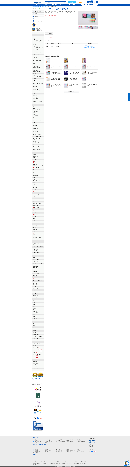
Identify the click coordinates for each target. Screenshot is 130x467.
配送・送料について (47, 451)
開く (126, 463)
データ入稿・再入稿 (88, 4)
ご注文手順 (79, 450)
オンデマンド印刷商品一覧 (81, 441)
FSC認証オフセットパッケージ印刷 (90, 47)
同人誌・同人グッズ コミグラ (49, 441)
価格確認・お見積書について (70, 450)
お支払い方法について (59, 451)
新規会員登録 (81, 2)
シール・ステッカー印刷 (69, 439)
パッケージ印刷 (58, 440)
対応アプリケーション (59, 450)
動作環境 (67, 449)
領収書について (68, 451)
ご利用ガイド (36, 449)
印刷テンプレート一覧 (48, 450)
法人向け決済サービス (80, 451)
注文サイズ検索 (38, 11)
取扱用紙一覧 (44, 6)
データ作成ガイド (36, 450)
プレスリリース (36, 458)
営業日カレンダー (38, 13)
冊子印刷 (78, 439)
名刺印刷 (35, 439)
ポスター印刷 (36, 440)
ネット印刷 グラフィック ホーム (36, 6)
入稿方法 (78, 449)
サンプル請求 (49, 33)
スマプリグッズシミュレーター (60, 441)
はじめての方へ (38, 8)
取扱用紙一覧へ (71, 91)
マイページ (72, 2)
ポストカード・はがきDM (59, 439)
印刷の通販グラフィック (36, 463)
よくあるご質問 (90, 0)
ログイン (70, 0)
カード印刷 (85, 45)
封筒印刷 (67, 440)
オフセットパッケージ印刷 (88, 46)
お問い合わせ (89, 2)
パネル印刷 (79, 440)
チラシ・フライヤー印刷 (48, 439)
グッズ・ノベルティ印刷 (37, 441)
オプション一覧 (36, 442)
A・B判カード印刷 (47, 440)
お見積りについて (38, 16)
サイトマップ (91, 447)
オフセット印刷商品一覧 (69, 441)
